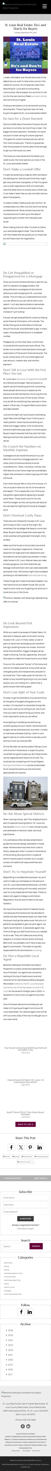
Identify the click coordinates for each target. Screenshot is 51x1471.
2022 (10, 1350)
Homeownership (42, 1156)
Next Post (40, 1178)
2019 (10, 1364)
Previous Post (13, 1178)
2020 (10, 1359)
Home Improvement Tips (12, 1294)
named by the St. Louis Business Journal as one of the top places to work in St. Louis (23, 987)
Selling (6, 1266)
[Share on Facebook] (11, 1147)
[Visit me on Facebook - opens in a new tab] (21, 1311)
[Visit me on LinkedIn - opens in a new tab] (29, 1311)
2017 (10, 1374)
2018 (10, 1369)
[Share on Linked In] (39, 1147)
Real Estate (27, 1156)
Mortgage (7, 1291)
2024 (10, 1340)
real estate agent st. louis (13, 1273)
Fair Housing (35, 1451)
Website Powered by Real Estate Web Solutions (25, 1460)
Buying (16, 1156)
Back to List (25, 1124)
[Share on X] (20, 1147)
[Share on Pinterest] (30, 1147)
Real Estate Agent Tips (12, 1280)
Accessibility (26, 1451)
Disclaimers (45, 1464)
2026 (10, 1330)
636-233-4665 (29, 1419)
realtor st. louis (24, 1162)
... (32, 1162)
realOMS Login (25, 1467)
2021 (10, 1354)
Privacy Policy (16, 1451)
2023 (10, 1345)
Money (7, 1156)
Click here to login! (25, 1228)
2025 (10, 1335)
